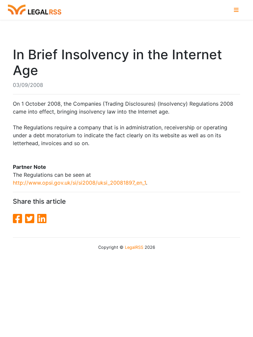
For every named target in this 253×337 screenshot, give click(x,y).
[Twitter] (31, 218)
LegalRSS (134, 247)
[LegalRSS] (34, 10)
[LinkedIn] (41, 218)
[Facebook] (19, 218)
